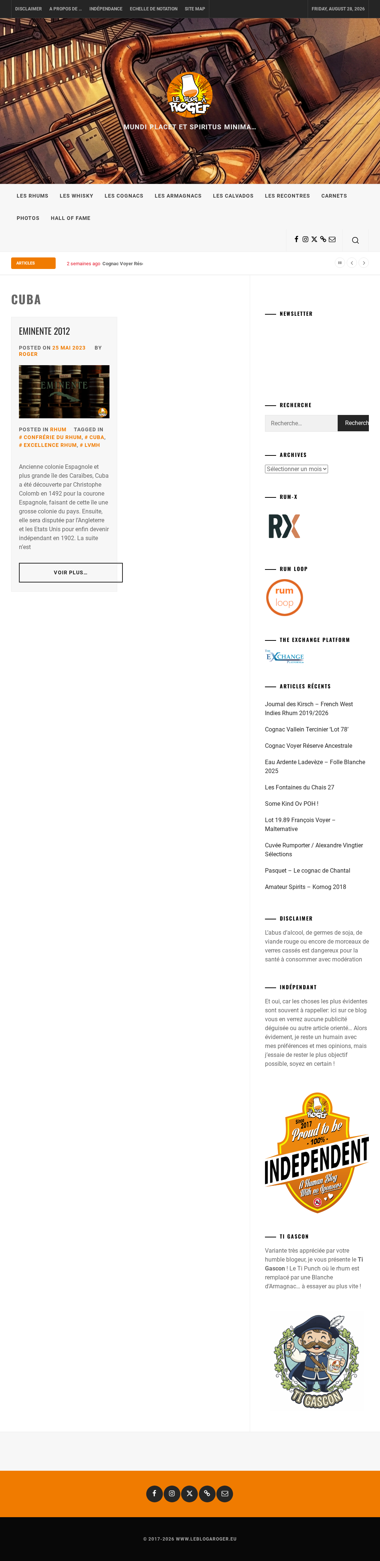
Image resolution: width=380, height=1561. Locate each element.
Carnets (334, 196)
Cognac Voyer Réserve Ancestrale (139, 263)
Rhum (58, 429)
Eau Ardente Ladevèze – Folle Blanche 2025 (315, 767)
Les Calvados (233, 196)
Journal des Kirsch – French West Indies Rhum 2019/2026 (309, 709)
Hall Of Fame (71, 218)
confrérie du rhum (53, 437)
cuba (96, 437)
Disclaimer (28, 9)
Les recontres (287, 196)
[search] (355, 240)
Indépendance (105, 9)
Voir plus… (71, 572)
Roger (28, 354)
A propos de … (65, 9)
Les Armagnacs (178, 196)
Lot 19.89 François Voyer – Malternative (300, 825)
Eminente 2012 (44, 330)
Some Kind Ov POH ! (291, 803)
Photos (28, 218)
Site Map (195, 9)
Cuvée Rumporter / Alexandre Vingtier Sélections (314, 850)
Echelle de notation (153, 9)
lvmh (92, 445)
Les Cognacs (124, 196)
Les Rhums (33, 196)
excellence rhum (50, 445)
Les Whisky (77, 196)
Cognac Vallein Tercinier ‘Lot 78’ (306, 729)
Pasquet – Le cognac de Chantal (307, 870)
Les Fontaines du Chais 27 (299, 787)
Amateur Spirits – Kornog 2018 (305, 886)
